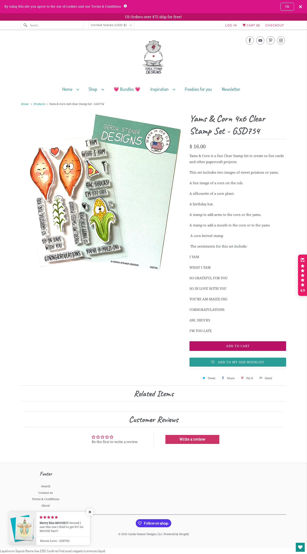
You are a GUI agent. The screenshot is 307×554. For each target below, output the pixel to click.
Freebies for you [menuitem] (198, 89)
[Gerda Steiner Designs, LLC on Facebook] (250, 40)
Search (45, 486)
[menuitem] (72, 89)
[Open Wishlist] (300, 547)
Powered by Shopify (176, 534)
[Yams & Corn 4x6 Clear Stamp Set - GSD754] (103, 193)
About (45, 505)
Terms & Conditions (45, 499)
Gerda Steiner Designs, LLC (145, 534)
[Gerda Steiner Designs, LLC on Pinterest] (271, 40)
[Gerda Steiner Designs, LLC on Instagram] (281, 40)
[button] (90, 512)
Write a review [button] (192, 439)
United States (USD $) (109, 25)
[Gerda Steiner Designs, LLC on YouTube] (260, 40)
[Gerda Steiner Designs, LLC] (153, 57)
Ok (287, 6)
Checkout (274, 25)
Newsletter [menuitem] (231, 89)
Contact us (45, 492)
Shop (94, 89)
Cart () (253, 25)
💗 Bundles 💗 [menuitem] (126, 89)
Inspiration (160, 89)
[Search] (25, 25)
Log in (231, 25)
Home (68, 89)
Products (39, 104)
